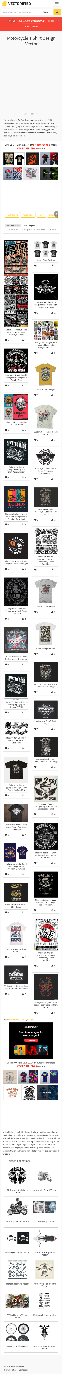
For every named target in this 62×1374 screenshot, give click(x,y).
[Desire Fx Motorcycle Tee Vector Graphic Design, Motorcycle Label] (16, 283)
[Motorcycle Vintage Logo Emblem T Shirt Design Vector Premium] (46, 885)
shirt (24, 1019)
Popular (32, 225)
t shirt (41, 214)
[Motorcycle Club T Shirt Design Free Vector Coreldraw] (16, 728)
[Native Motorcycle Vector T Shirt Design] (16, 892)
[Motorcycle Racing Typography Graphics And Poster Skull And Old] (16, 770)
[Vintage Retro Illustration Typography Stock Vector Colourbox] (16, 591)
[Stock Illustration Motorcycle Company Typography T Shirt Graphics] (46, 934)
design (30, 1019)
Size (25, 225)
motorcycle (28, 214)
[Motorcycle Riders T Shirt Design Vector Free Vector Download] (16, 813)
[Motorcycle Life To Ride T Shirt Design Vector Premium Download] (16, 852)
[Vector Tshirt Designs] (46, 249)
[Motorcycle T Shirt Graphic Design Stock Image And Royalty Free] (16, 361)
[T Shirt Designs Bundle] (46, 633)
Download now (31, 26)
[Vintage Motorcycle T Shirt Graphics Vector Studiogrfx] (16, 546)
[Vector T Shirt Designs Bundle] (16, 934)
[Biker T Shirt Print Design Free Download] (16, 407)
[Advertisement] (31, 81)
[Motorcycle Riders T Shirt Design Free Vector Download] (46, 457)
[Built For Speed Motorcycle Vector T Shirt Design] (46, 672)
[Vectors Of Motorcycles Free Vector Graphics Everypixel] (16, 974)
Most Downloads (12, 225)
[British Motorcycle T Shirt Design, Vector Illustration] (16, 640)
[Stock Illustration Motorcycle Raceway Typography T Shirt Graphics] (46, 541)
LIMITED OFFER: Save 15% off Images (31, 144)
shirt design (12, 214)
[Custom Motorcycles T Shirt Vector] (46, 416)
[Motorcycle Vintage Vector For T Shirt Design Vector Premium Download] (16, 499)
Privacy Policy (10, 1370)
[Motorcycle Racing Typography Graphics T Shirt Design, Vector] (16, 452)
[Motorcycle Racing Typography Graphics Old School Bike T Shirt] (46, 789)
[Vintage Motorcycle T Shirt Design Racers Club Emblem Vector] (46, 987)
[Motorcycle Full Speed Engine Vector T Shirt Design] (46, 747)
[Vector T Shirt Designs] (46, 591)
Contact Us (23, 1370)
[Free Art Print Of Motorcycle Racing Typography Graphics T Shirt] (16, 686)
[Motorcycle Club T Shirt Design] (46, 710)
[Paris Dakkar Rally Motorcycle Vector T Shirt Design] (46, 497)
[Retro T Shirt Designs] (46, 374)
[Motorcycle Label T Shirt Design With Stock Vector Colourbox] (46, 836)
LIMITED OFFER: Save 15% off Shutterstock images (31, 1062)
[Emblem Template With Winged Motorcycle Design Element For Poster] (46, 287)
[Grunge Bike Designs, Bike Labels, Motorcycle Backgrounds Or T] (46, 330)
